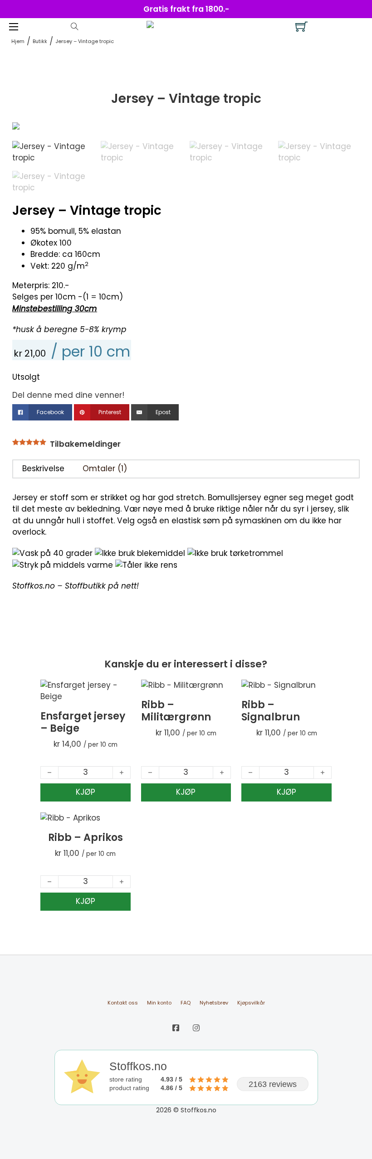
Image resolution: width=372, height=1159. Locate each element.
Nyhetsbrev (214, 1002)
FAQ (186, 1002)
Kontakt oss (123, 1002)
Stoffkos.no (33, 585)
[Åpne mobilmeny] (13, 26)
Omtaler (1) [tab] (105, 468)
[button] (347, 134)
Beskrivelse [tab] (43, 468)
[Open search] (74, 26)
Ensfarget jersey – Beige (82, 722)
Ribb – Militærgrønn (176, 711)
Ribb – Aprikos (85, 838)
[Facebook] (176, 1028)
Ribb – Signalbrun (270, 711)
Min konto (159, 1002)
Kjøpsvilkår (251, 1002)
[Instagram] (196, 1028)
